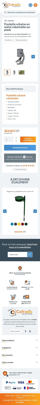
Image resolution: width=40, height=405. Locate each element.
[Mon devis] (30, 5)
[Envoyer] (29, 254)
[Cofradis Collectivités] (11, 5)
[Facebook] (25, 331)
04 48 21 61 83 (28, 165)
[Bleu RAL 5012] (12, 224)
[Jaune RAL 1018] (19, 224)
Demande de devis (20, 148)
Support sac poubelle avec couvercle (20, 191)
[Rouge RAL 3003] (22, 224)
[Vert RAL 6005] (26, 224)
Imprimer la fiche (22, 40)
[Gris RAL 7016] (15, 224)
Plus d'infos (8, 40)
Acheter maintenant (28, 139)
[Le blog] (30, 331)
